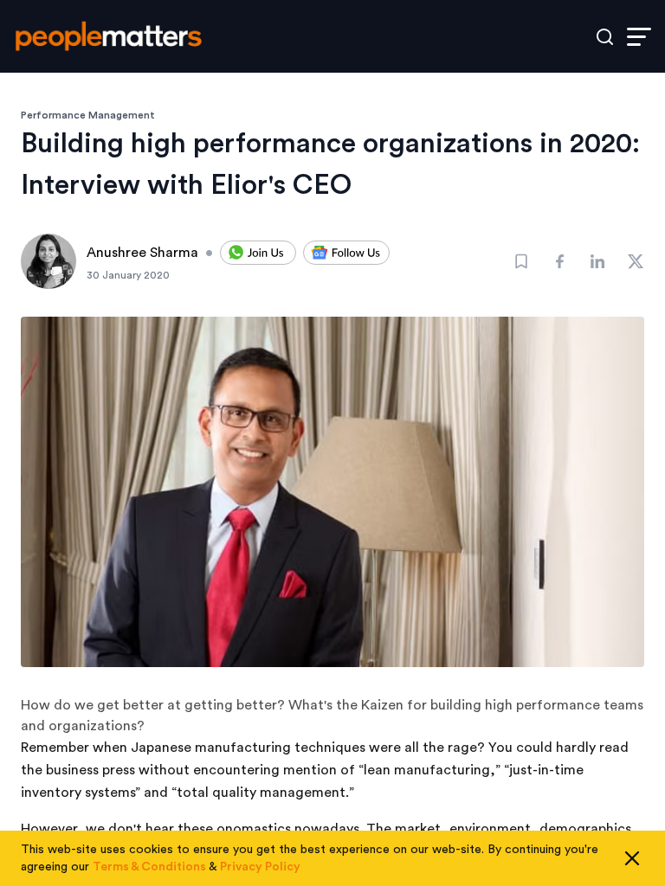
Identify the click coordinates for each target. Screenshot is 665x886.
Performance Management (88, 115)
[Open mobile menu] (639, 37)
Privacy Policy (260, 867)
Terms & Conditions (149, 867)
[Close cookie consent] (632, 858)
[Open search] (605, 37)
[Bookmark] (521, 261)
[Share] (559, 261)
